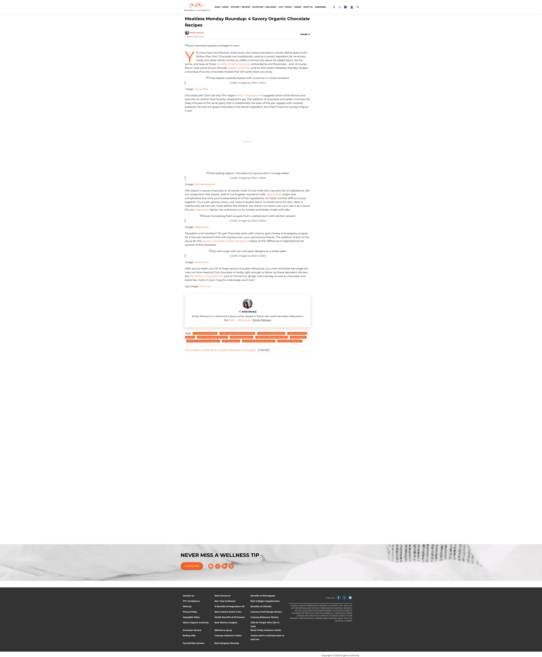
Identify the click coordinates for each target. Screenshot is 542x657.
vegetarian (202, 209)
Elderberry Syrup (223, 630)
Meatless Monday (241, 337)
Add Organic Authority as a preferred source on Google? (220, 350)
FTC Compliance (191, 601)
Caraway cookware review (228, 635)
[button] (351, 7)
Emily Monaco (197, 32)
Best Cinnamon (223, 595)
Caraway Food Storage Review (266, 612)
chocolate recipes (205, 333)
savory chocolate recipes (203, 341)
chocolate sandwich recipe (237, 333)
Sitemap (187, 606)
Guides (297, 7)
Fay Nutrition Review (193, 643)
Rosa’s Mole (273, 194)
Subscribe (320, 7)
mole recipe (298, 337)
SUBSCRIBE (191, 566)
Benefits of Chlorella (261, 606)
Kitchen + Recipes (240, 7)
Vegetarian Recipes (290, 341)
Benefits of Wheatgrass (263, 595)
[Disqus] (247, 392)
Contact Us (188, 595)
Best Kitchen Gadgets (226, 622)
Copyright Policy (191, 617)
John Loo (205, 286)
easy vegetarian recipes (212, 337)
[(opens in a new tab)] (334, 7)
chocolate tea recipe (271, 333)
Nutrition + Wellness (264, 7)
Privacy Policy (190, 612)
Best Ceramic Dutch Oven (228, 612)
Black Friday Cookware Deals (266, 630)
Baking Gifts (189, 635)
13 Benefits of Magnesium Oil (229, 606)
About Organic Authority (196, 622)
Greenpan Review (192, 630)
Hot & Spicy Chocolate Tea (206, 276)
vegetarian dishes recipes (258, 341)
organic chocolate (239, 67)
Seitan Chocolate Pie (249, 95)
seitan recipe (231, 341)
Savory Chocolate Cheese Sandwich (225, 241)
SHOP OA (308, 7)
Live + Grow (285, 7)
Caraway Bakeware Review (265, 617)
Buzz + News (222, 7)
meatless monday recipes (271, 337)
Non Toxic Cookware (225, 601)
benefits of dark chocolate (233, 64)
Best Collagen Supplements (265, 601)
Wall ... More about (241, 320)
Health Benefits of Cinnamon (230, 617)
